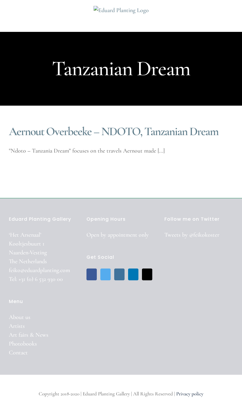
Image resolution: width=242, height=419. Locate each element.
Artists (17, 326)
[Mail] (147, 274)
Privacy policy (189, 394)
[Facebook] (91, 274)
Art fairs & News (28, 334)
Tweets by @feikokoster (191, 234)
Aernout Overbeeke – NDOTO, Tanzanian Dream (113, 131)
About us (19, 317)
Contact (18, 352)
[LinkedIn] (133, 274)
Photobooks (23, 343)
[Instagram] (119, 274)
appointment (122, 234)
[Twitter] (105, 274)
